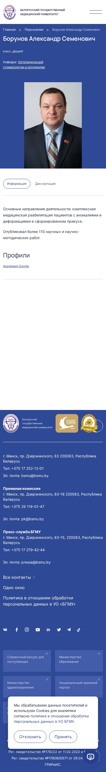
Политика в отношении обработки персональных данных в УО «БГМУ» (39, 601)
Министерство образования (70, 659)
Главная (9, 29)
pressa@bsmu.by (36, 562)
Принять (63, 736)
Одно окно (14, 587)
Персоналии (34, 29)
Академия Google (16, 266)
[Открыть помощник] (90, 756)
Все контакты (17, 577)
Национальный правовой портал (78, 685)
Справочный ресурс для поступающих (25, 659)
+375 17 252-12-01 (27, 468)
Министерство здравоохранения (20, 685)
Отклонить (30, 736)
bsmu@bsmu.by (35, 475)
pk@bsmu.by (32, 519)
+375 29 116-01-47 (27, 506)
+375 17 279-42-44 (28, 550)
